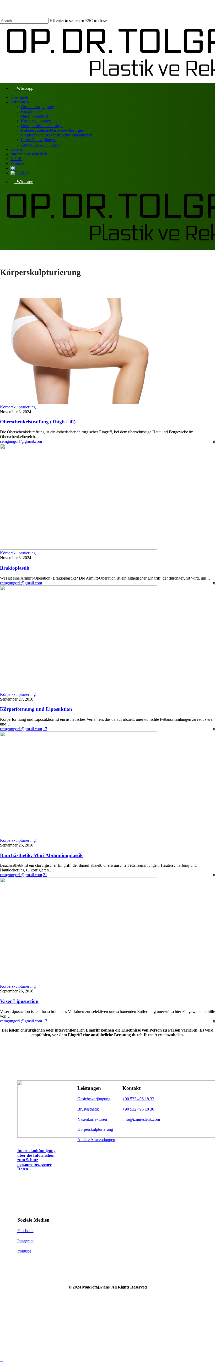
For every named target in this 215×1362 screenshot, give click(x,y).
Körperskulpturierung (18, 407)
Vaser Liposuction (19, 1001)
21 (45, 874)
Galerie (49, 1311)
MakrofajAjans (96, 1287)
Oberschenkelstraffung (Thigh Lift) (38, 421)
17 (45, 729)
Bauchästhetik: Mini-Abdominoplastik (41, 855)
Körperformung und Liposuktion (36, 709)
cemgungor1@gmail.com (21, 441)
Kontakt (50, 1335)
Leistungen (54, 1303)
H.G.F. (46, 1327)
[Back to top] (1, 1359)
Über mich (53, 1295)
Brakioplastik (14, 568)
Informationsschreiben (71, 1319)
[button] (36, 1159)
